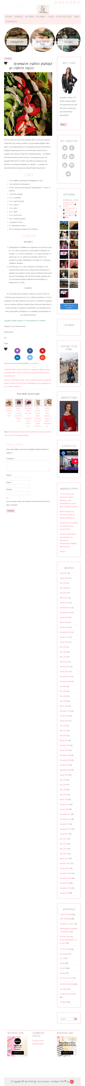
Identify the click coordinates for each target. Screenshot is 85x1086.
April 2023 (63, 593)
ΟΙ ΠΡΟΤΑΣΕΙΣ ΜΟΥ (64, 17)
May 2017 (63, 849)
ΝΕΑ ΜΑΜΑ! (40, 17)
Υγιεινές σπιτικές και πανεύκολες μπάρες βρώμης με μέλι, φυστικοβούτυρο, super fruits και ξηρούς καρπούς (69, 500)
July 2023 (63, 583)
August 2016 (64, 893)
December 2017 (65, 814)
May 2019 (63, 731)
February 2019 (65, 745)
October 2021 (64, 637)
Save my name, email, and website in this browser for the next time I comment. (28, 503)
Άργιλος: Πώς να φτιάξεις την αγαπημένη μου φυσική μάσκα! (69, 526)
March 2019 (64, 740)
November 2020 (65, 681)
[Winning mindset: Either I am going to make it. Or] (64, 235)
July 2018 (63, 780)
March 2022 (64, 622)
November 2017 (65, 819)
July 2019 (63, 726)
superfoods (33, 432)
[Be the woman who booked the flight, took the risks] (64, 225)
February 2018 (65, 804)
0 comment (34, 363)
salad (27, 432)
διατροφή (41, 432)
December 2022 (65, 608)
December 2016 (65, 873)
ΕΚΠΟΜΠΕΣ (18, 17)
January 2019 (64, 750)
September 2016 (65, 888)
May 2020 (63, 696)
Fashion (62, 973)
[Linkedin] (17, 357)
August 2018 (64, 775)
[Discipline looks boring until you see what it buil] (73, 235)
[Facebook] (30, 351)
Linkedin (71, 2)
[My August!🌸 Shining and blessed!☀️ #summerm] (73, 274)
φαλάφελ (26, 435)
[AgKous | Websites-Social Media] (72, 1081)
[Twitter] (30, 357)
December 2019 (65, 711)
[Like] (17, 351)
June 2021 (63, 652)
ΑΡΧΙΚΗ (8, 17)
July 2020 (63, 686)
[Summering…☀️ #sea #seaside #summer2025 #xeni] (73, 283)
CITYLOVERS (65, 949)
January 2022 (64, 627)
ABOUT (76, 17)
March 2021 (64, 662)
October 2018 (64, 765)
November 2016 (65, 878)
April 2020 (63, 701)
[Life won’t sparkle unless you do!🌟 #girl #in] (64, 244)
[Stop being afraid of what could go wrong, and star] (73, 225)
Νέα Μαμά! (64, 989)
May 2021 (63, 657)
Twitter (55, 2)
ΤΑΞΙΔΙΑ (50, 17)
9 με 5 (62, 958)
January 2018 (64, 809)
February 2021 (65, 667)
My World (63, 954)
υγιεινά (6, 435)
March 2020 (64, 706)
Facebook (59, 2)
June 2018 (63, 785)
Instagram (63, 2)
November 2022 (65, 612)
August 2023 (64, 578)
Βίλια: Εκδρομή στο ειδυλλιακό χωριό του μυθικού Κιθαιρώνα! (67, 515)
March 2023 (64, 598)
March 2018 (64, 799)
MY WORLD (29, 17)
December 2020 (65, 676)
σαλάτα (48, 432)
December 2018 (65, 755)
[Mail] (42, 357)
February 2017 (65, 863)
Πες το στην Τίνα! (66, 978)
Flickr (67, 2)
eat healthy (12, 432)
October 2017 (64, 824)
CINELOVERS (65, 914)
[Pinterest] (42, 351)
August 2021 (64, 642)
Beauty (62, 963)
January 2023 (64, 603)
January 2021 (64, 671)
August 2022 (64, 617)
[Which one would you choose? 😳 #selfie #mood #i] (73, 264)
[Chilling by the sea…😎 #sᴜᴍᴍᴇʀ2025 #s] (64, 283)
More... (63, 124)
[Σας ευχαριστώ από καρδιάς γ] (73, 254)
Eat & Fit (8, 58)
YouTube (74, 2)
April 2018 (63, 794)
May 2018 (63, 790)
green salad (20, 432)
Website (9, 489)
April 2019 (63, 735)
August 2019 (64, 721)
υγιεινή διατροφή (16, 435)
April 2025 (63, 573)
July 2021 (63, 647)
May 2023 (63, 588)
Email (78, 2)
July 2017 (63, 839)
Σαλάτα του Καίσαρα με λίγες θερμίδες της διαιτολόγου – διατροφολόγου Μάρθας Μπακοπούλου (68, 540)
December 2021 (65, 632)
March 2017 (64, 858)
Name (8, 475)
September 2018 (65, 770)
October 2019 (64, 716)
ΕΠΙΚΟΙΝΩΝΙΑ (11, 22)
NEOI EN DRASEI (67, 984)
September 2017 (65, 829)
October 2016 (64, 883)
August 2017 (64, 834)
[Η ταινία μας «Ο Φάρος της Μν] (64, 274)
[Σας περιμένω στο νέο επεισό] (64, 254)
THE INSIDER (65, 919)
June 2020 (63, 691)
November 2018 (65, 760)
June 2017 (63, 844)
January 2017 (64, 868)
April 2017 (63, 854)
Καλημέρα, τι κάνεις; (67, 924)
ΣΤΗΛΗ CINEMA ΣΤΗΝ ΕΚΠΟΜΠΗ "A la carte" (68, 940)
